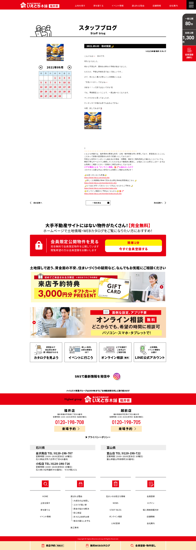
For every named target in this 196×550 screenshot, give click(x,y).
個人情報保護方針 (151, 509)
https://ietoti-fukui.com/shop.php (96, 178)
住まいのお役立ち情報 (115, 496)
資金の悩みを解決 (81, 508)
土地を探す (80, 5)
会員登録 (151, 496)
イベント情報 (118, 5)
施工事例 (74, 527)
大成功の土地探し (81, 500)
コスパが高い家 (80, 504)
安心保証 (77, 512)
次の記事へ (158, 203)
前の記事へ (37, 203)
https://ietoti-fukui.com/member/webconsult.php (103, 194)
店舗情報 (157, 5)
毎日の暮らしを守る (81, 520)
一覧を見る (96, 203)
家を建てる (98, 5)
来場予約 (69, 428)
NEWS (115, 503)
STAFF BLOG (115, 509)
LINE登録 (115, 523)
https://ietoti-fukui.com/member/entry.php (100, 183)
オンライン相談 (115, 516)
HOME (45, 496)
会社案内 (173, 5)
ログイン (150, 503)
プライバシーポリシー (99, 437)
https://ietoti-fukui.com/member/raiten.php (100, 188)
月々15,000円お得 (81, 516)
